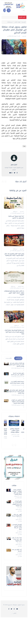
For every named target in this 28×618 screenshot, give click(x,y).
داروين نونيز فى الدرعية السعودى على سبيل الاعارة (17, 374)
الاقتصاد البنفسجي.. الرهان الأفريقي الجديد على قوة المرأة (17, 527)
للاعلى (14, 613)
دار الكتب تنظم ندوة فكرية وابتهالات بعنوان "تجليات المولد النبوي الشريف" (14, 293)
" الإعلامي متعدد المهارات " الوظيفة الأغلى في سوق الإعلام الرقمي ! (17, 492)
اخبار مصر (24, 36)
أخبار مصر (22, 211)
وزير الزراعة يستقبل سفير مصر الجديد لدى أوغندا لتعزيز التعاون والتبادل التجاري (16, 364)
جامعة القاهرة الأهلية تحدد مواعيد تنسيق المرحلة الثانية (17, 382)
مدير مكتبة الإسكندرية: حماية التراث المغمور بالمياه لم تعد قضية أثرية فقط (14, 332)
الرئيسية (24, 22)
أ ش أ (22, 325)
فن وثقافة (9, 22)
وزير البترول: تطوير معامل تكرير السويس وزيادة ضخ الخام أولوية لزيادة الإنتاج (16, 391)
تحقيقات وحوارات (14, 422)
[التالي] (5, 181)
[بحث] (9, 10)
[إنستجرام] (11, 173)
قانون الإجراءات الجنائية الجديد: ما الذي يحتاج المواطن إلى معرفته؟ (17, 503)
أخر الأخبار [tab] (18, 358)
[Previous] (13, 445)
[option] (14, 428)
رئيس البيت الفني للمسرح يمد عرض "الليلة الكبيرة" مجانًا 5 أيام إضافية (14, 254)
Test (24, 146)
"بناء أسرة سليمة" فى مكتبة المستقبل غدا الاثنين (16, 217)
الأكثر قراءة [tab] (9, 358)
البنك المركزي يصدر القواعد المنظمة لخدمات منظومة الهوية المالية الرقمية (17, 401)
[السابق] (3, 181)
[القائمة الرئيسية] (4, 10)
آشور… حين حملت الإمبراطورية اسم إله (17, 515)
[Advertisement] (13, 59)
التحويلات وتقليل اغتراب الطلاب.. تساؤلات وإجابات (14, 430)
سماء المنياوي (21, 286)
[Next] (15, 445)
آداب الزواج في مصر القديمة (17, 550)
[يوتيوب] (10, 173)
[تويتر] (14, 173)
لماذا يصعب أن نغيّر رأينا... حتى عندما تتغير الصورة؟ (17, 539)
